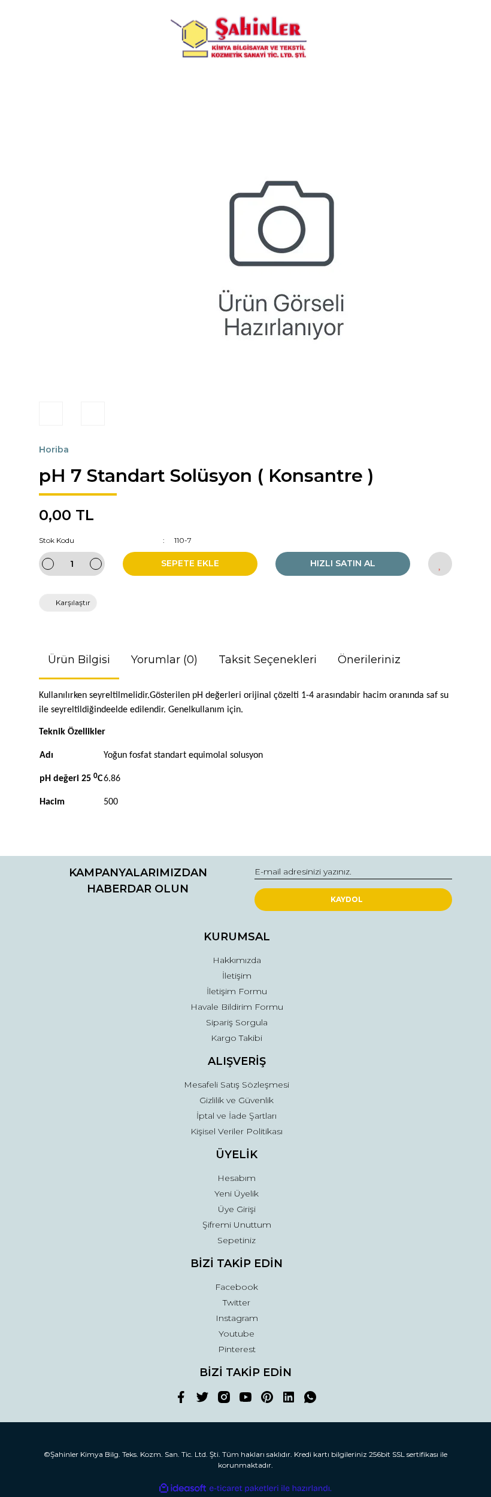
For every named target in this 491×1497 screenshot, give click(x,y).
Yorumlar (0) (164, 659)
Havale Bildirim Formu (236, 1006)
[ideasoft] (183, 1488)
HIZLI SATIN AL (342, 563)
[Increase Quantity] (96, 564)
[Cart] (438, 86)
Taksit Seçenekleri (268, 659)
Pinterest (237, 1349)
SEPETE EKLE (190, 563)
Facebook (236, 1287)
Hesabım (236, 1178)
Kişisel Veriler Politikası (236, 1131)
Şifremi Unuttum (236, 1224)
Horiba (54, 449)
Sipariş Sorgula (237, 1022)
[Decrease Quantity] (48, 564)
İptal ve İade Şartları (236, 1115)
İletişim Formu (237, 991)
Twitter (236, 1302)
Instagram (237, 1318)
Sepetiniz (236, 1240)
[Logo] (245, 39)
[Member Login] (245, 86)
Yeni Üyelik (236, 1193)
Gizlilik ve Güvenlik (236, 1100)
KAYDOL (347, 899)
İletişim (236, 975)
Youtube (236, 1333)
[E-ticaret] (244, 1488)
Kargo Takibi (236, 1038)
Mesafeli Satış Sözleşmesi (236, 1084)
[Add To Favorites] (440, 564)
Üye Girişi (237, 1209)
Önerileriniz (369, 659)
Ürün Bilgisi (79, 659)
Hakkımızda (237, 960)
